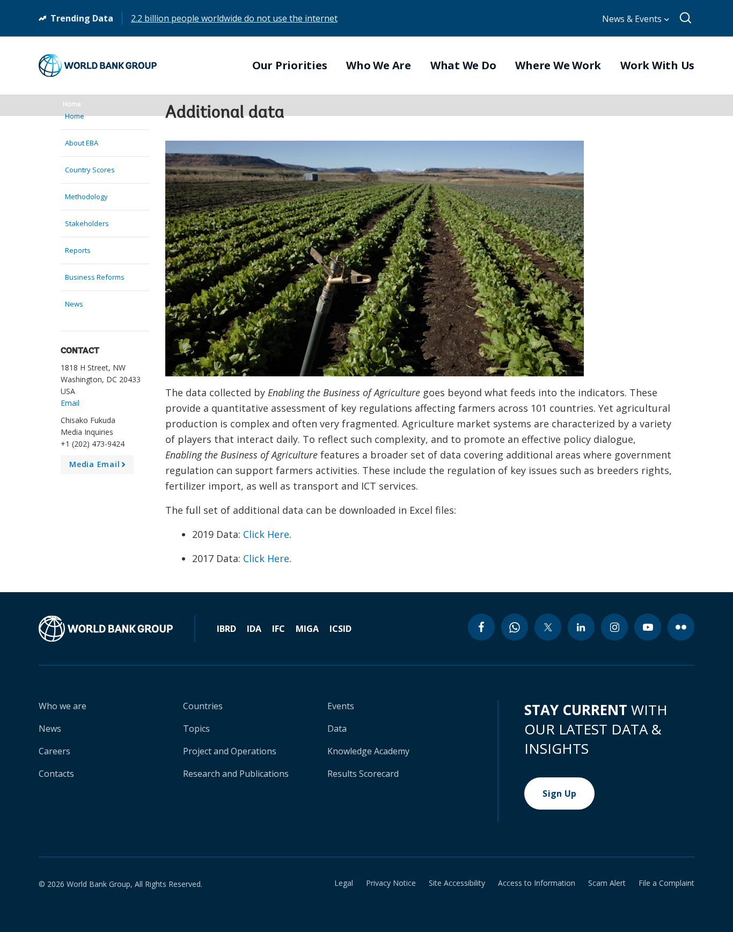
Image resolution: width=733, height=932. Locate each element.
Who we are (62, 706)
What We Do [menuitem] (463, 65)
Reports (78, 250)
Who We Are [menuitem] (378, 65)
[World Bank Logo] (98, 65)
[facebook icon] (481, 627)
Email (70, 403)
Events (340, 706)
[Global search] (686, 18)
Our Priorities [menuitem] (289, 65)
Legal (343, 883)
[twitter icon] (547, 627)
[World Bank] (117, 628)
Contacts (56, 774)
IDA (254, 629)
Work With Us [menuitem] (657, 65)
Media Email (99, 466)
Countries (203, 706)
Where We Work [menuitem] (558, 65)
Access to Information (536, 883)
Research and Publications (236, 774)
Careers (54, 751)
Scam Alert (607, 883)
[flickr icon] (681, 627)
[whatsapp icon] (514, 627)
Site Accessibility (457, 883)
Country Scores (90, 169)
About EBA (81, 143)
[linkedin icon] (581, 627)
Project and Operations (229, 751)
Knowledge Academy (368, 751)
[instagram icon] (614, 627)
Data (337, 728)
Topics (196, 728)
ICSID (340, 629)
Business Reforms (94, 277)
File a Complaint (666, 883)
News (74, 304)
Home (72, 103)
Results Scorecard (363, 774)
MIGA (307, 629)
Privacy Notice (391, 883)
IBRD (226, 629)
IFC (278, 629)
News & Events (633, 19)
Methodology (86, 196)
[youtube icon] (647, 627)
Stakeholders (87, 223)
